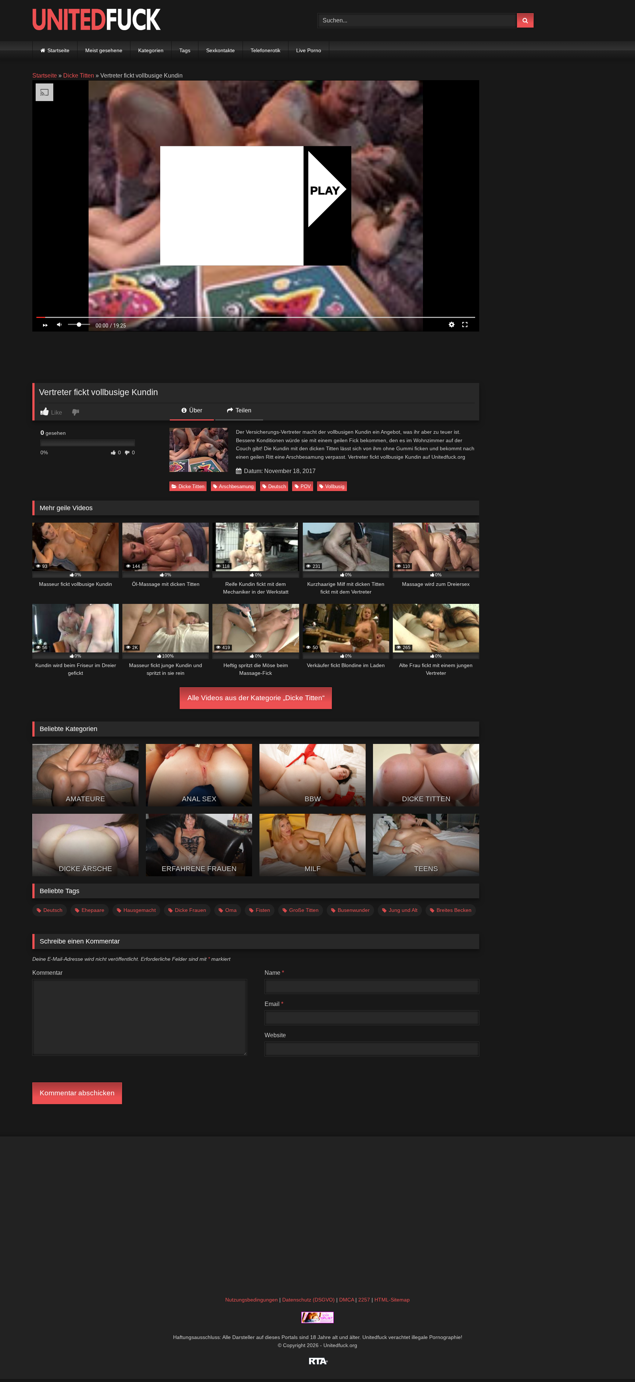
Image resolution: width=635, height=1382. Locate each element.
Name (274, 973)
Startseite (58, 50)
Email (274, 1004)
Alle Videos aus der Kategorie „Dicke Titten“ (255, 698)
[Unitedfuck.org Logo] (96, 20)
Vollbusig (334, 486)
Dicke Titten (78, 75)
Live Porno (308, 50)
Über (195, 410)
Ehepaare (93, 910)
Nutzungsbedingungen (251, 1300)
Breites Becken (454, 910)
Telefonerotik (265, 50)
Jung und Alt (403, 910)
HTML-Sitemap (392, 1300)
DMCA (346, 1300)
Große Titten (304, 910)
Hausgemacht (139, 910)
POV (306, 486)
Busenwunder (354, 910)
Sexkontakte (220, 50)
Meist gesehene (103, 50)
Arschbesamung (236, 486)
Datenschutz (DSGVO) (308, 1300)
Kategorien (151, 50)
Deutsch (277, 486)
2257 (364, 1300)
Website (275, 1035)
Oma (231, 910)
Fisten (263, 910)
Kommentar (47, 973)
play (325, 190)
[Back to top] (612, 1360)
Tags (184, 50)
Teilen (242, 410)
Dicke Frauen (190, 910)
